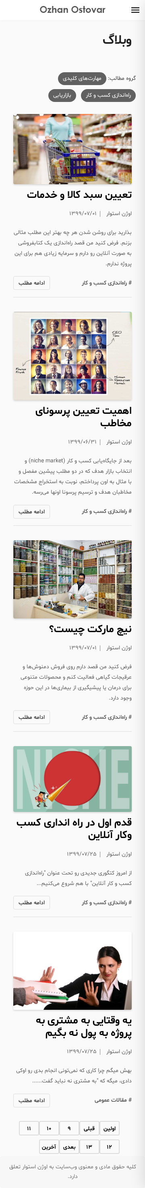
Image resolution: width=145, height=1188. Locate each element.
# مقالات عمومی (113, 1100)
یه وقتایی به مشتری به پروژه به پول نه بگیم (84, 1027)
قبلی (89, 1129)
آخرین (49, 1147)
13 (89, 1147)
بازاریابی (62, 95)
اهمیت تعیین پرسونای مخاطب (83, 417)
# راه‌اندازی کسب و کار (107, 283)
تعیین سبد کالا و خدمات (79, 195)
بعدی (69, 1147)
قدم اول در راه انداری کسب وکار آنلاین (74, 829)
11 (29, 1129)
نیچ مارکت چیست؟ (90, 629)
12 (109, 1147)
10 (49, 1129)
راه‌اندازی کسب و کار (108, 95)
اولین (110, 1129)
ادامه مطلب (32, 283)
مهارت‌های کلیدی (82, 78)
